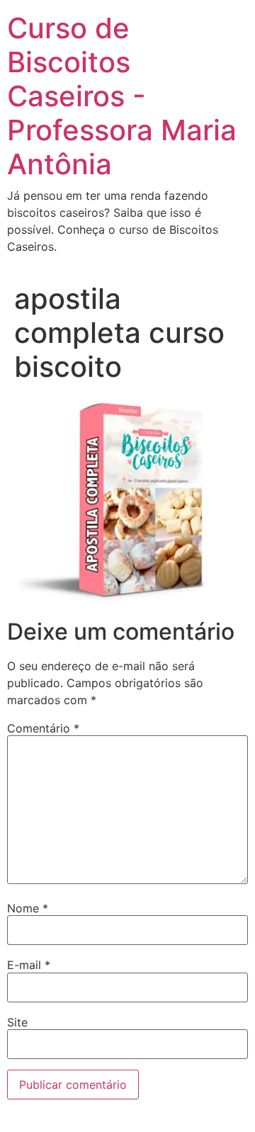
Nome (27, 908)
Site (17, 1022)
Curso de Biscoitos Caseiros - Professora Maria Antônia (122, 96)
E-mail (28, 964)
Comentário (43, 728)
